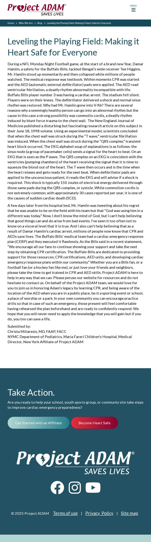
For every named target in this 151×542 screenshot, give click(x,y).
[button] (133, 9)
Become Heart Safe (94, 423)
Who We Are (26, 23)
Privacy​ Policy (99, 513)
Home (11, 23)
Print (139, 23)
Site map (129, 513)
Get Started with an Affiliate (38, 423)
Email (132, 23)
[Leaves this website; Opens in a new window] (57, 491)
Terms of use (65, 513)
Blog (39, 23)
